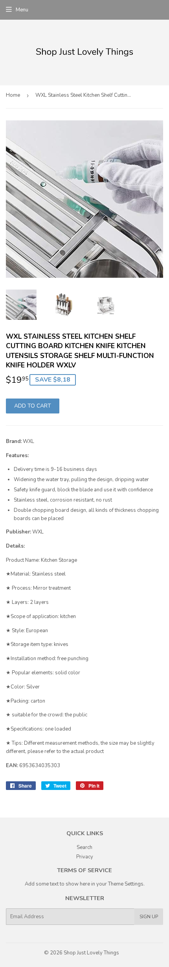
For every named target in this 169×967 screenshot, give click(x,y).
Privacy (84, 856)
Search (84, 847)
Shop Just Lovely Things (91, 952)
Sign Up (149, 916)
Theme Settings (125, 884)
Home (13, 95)
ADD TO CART (32, 406)
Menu (22, 9)
